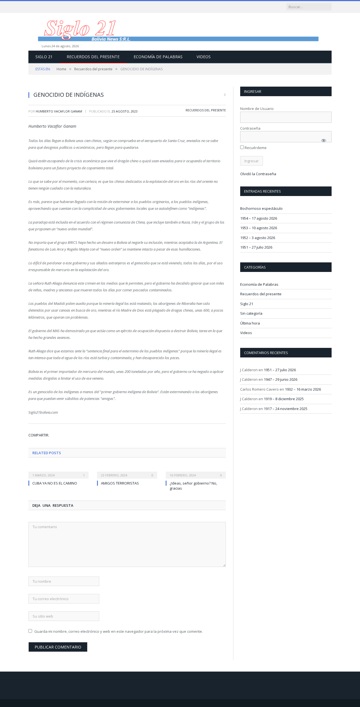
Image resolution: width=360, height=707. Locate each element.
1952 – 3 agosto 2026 (257, 237)
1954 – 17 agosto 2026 (258, 218)
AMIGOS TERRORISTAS (120, 483)
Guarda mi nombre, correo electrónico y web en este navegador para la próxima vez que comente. (118, 631)
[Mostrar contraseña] (324, 140)
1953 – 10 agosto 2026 (258, 227)
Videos (204, 56)
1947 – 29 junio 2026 (280, 379)
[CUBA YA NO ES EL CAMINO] (58, 471)
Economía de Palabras (158, 56)
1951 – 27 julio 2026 (256, 247)
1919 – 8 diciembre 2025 (284, 398)
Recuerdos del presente (93, 56)
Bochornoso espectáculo (261, 208)
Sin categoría (251, 313)
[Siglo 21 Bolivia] (180, 31)
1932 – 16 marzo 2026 (303, 389)
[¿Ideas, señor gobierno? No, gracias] (196, 471)
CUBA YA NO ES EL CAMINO (54, 483)
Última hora (250, 323)
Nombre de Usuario (257, 108)
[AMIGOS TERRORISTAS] (127, 471)
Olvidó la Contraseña (258, 173)
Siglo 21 (44, 56)
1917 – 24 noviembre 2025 (285, 408)
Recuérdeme (255, 147)
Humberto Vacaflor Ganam (59, 111)
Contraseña (250, 128)
